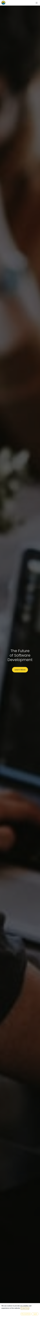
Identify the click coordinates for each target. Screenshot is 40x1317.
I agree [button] (35, 1314)
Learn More (20, 669)
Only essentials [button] (25, 1314)
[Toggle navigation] (37, 3)
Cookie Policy (25, 1308)
